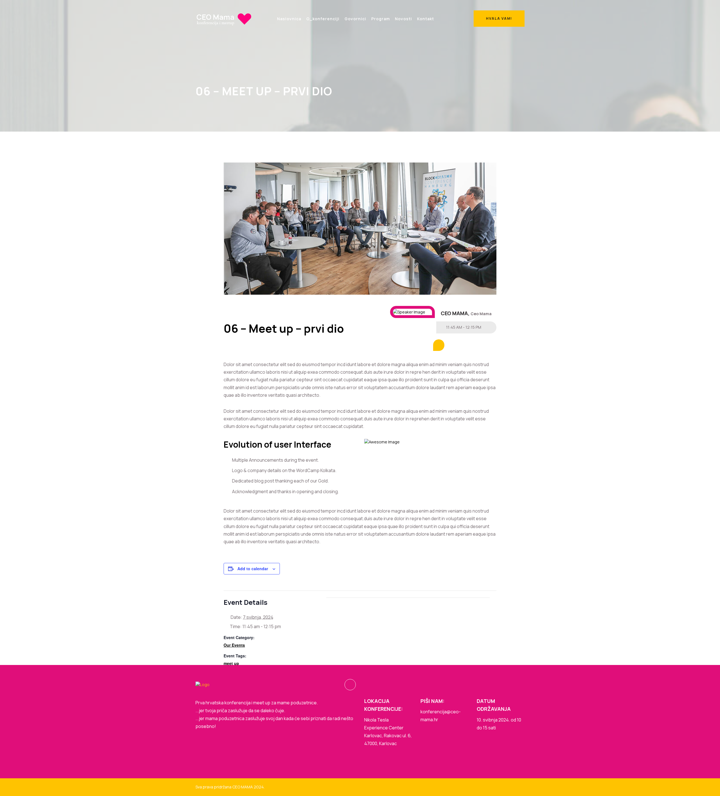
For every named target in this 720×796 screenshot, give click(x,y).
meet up (231, 663)
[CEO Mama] (223, 18)
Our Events (234, 645)
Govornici (355, 18)
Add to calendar (252, 568)
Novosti (403, 18)
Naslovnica (289, 18)
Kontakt (425, 18)
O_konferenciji (322, 18)
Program (380, 18)
